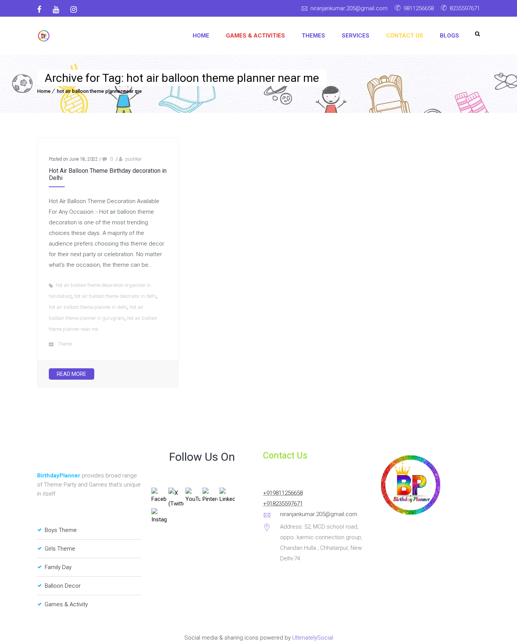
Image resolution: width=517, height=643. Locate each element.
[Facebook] (42, 9)
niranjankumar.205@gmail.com (349, 8)
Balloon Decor (63, 585)
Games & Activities (255, 35)
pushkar (133, 159)
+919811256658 (283, 493)
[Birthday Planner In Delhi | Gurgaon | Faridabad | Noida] (43, 35)
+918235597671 (283, 503)
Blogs (449, 35)
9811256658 (418, 8)
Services (355, 35)
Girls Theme (60, 548)
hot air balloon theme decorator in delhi (115, 296)
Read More (71, 374)
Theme (65, 344)
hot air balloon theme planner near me (99, 91)
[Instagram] (74, 9)
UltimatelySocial (312, 637)
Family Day (58, 567)
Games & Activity (66, 604)
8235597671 (465, 8)
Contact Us (404, 35)
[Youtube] (56, 9)
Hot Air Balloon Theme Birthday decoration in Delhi (108, 174)
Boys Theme (61, 530)
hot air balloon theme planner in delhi (88, 307)
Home (201, 35)
